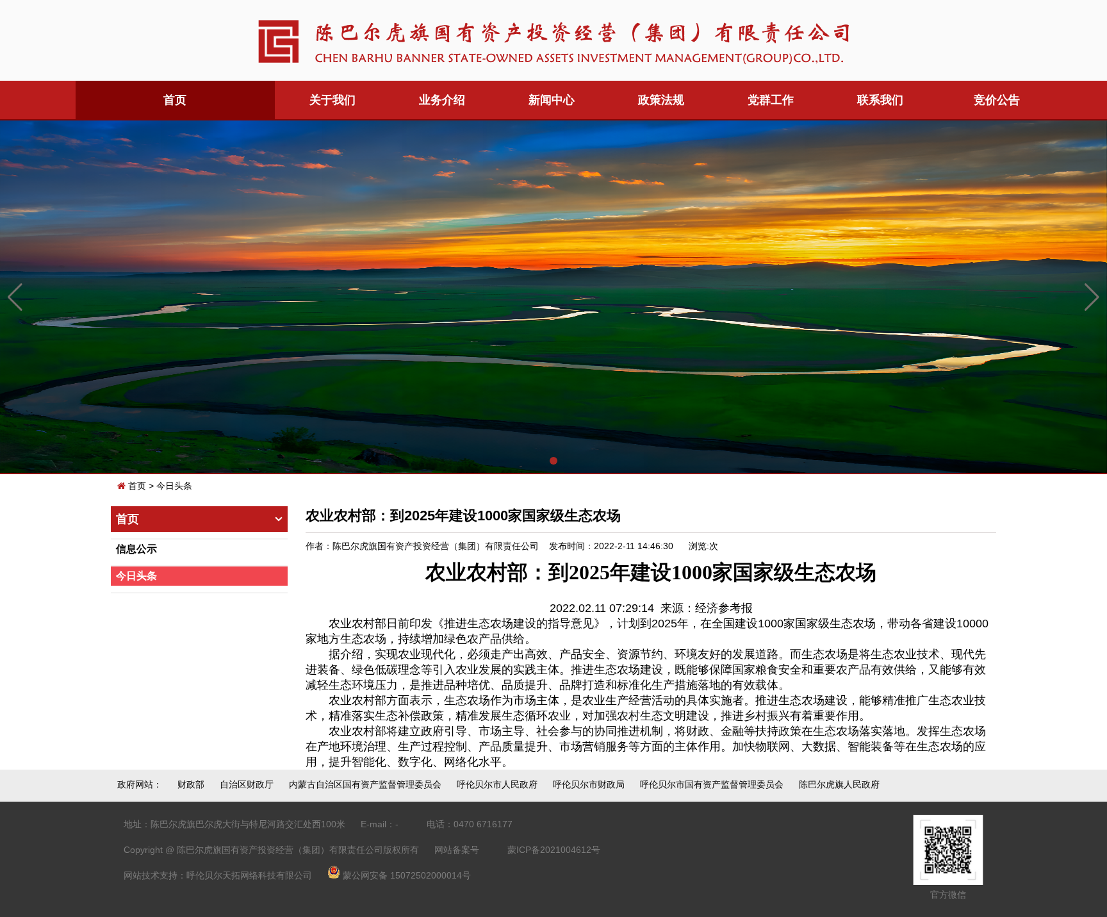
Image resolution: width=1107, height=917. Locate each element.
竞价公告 (997, 100)
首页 (137, 486)
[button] (553, 461)
